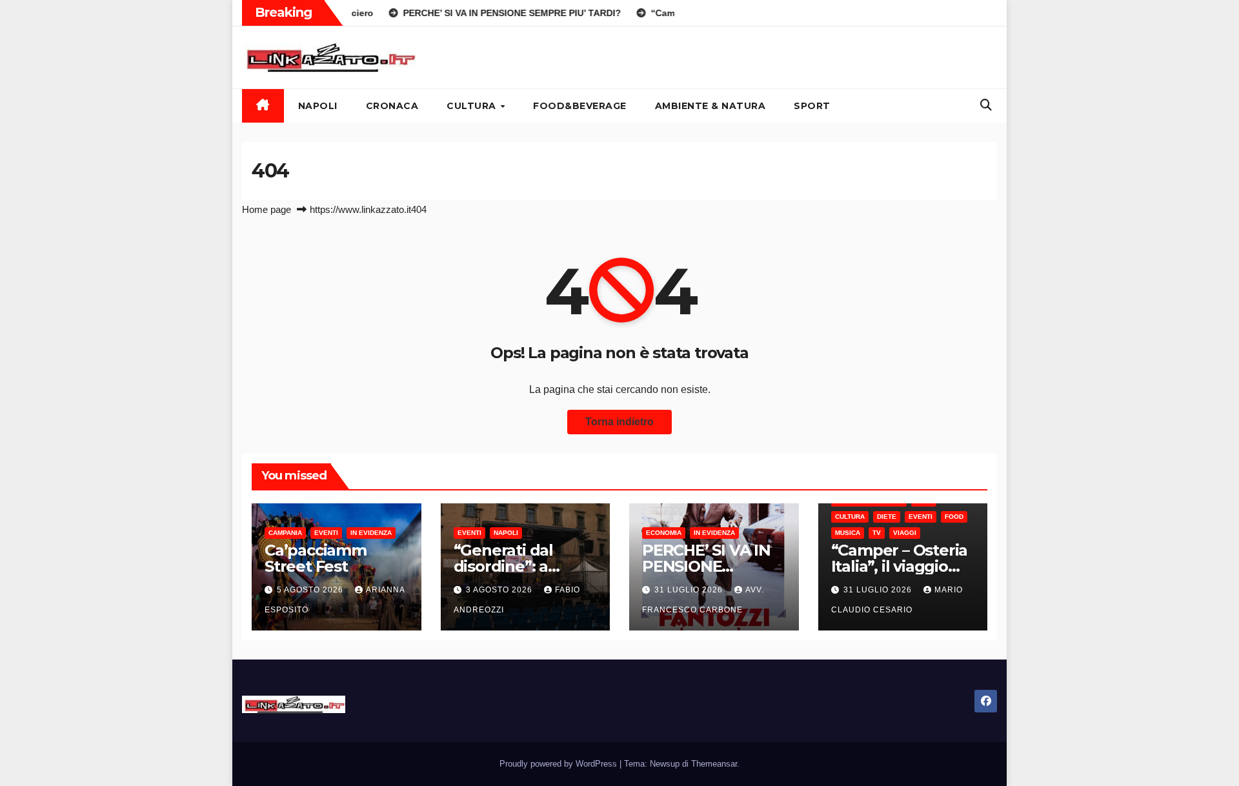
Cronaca (392, 106)
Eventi (326, 532)
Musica (847, 532)
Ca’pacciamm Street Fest (316, 558)
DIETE (886, 516)
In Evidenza (371, 532)
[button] (986, 105)
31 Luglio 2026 (689, 589)
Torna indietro (619, 421)
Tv (876, 532)
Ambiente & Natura (710, 106)
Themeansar (714, 764)
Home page (266, 209)
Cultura (473, 106)
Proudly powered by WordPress (559, 764)
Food (954, 516)
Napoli (317, 106)
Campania (285, 532)
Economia (663, 532)
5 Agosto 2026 (311, 589)
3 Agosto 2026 (500, 589)
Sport (812, 106)
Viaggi (904, 532)
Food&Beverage (580, 106)
